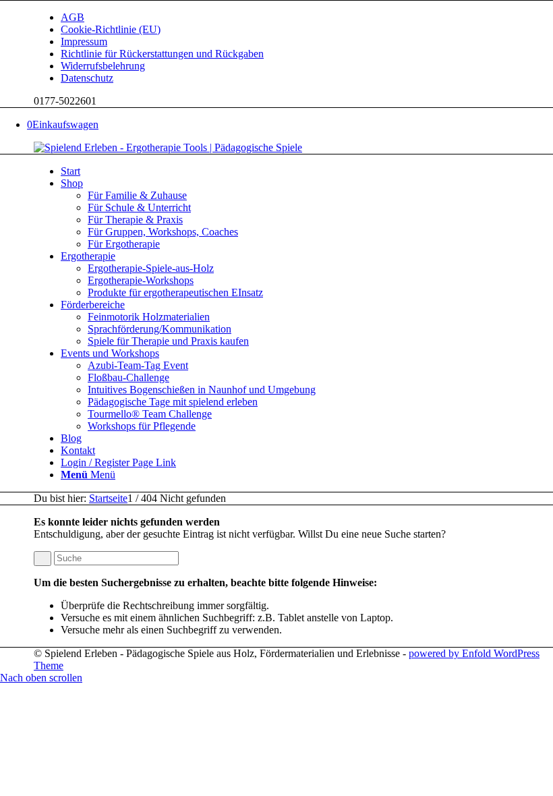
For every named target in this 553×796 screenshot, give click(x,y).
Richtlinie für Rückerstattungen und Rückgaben (162, 53)
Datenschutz (87, 78)
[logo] (168, 147)
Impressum (84, 41)
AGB (72, 17)
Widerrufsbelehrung (103, 66)
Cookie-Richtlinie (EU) (111, 29)
